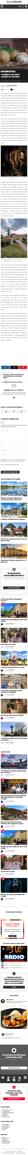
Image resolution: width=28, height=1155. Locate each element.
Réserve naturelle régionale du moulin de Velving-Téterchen (11, 499)
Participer (4, 1115)
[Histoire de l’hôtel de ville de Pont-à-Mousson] (14, 551)
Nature (4, 495)
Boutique (4, 1140)
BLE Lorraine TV (6, 1127)
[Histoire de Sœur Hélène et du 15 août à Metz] (14, 610)
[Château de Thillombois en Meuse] (14, 510)
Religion (4, 601)
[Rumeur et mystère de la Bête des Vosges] (14, 885)
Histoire (4, 515)
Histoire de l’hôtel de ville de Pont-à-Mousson (13, 561)
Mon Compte (5, 1139)
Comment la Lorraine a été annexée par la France (13, 772)
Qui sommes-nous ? (7, 1110)
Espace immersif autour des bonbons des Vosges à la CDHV (12, 823)
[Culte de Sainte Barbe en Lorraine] (14, 658)
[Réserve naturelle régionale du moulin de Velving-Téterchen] (14, 489)
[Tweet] (14, 367)
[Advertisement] (14, 23)
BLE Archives (5, 1124)
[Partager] (5, 367)
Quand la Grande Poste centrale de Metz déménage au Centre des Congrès (13, 797)
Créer (14, 987)
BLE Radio (4, 1128)
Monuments (5, 517)
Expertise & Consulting (7, 1112)
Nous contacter (6, 1143)
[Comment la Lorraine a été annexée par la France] (14, 761)
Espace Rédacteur (21, 1153)
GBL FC (4, 1129)
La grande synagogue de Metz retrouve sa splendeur (11, 691)
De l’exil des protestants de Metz (12, 715)
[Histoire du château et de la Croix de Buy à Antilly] (14, 529)
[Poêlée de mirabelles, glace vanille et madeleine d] (14, 1018)
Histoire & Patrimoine (14, 515)
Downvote (21, 411)
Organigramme (6, 1111)
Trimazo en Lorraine (8, 871)
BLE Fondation (5, 1125)
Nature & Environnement (15, 495)
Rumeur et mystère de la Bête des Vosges (13, 895)
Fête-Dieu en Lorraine (8, 644)
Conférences (5, 1114)
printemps (9, 320)
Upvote (6, 411)
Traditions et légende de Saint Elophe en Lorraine (14, 739)
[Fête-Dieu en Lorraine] (14, 635)
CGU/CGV (19, 1151)
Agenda (4, 1137)
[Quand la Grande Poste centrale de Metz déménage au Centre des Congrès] (14, 786)
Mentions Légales (10, 1151)
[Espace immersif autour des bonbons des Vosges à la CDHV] (14, 812)
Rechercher (25, 906)
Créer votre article (14, 1099)
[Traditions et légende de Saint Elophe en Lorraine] (14, 729)
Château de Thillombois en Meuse (13, 519)
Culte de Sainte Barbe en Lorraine (12, 667)
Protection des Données (8, 1153)
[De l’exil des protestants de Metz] (14, 706)
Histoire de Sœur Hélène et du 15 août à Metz (14, 620)
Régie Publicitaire (6, 1141)
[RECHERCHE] (22, 7)
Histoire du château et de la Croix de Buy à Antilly (14, 540)
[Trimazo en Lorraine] (14, 862)
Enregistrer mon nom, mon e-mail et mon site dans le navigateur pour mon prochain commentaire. (14, 460)
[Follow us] (19, 7)
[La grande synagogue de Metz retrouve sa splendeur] (14, 681)
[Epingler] (23, 367)
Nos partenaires (6, 1116)
